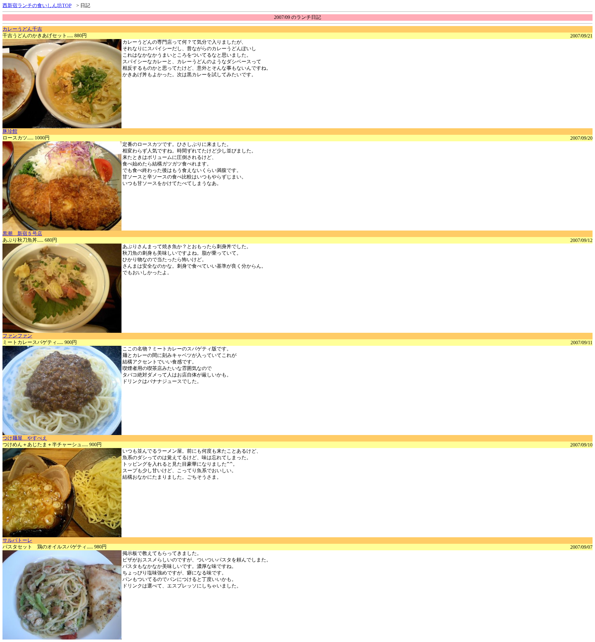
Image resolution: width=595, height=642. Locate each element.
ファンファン (17, 335)
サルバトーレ (17, 540)
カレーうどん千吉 (22, 29)
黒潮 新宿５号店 (22, 233)
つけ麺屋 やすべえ (24, 438)
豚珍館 (9, 131)
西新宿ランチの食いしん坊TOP (36, 5)
